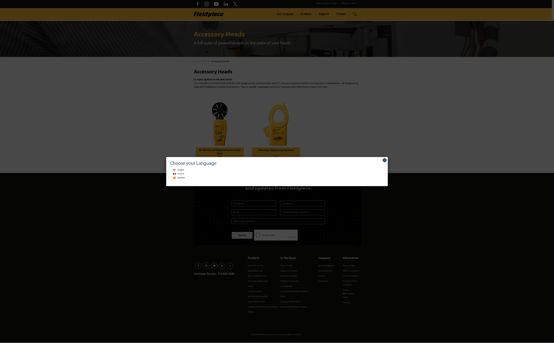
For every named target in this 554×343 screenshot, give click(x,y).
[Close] (385, 160)
